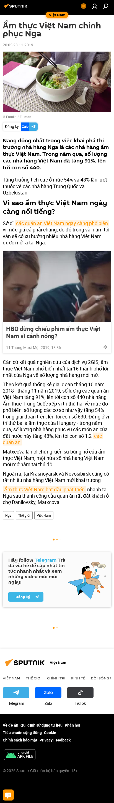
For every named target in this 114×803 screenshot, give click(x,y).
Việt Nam (44, 515)
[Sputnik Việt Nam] (16, 8)
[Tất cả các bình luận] (8, 795)
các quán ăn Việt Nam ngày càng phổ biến (62, 223)
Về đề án (10, 725)
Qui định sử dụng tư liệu (41, 725)
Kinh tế (78, 678)
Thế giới (24, 515)
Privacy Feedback (55, 740)
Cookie (50, 732)
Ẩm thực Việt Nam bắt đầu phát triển (44, 489)
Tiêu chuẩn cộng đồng (22, 732)
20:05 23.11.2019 (18, 44)
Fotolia (11, 116)
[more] (104, 347)
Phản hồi (72, 725)
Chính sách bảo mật (20, 740)
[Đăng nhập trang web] (94, 6)
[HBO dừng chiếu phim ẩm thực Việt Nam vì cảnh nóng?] (57, 286)
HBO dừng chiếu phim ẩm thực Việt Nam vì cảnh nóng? (53, 332)
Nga (8, 515)
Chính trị (56, 678)
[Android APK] (19, 755)
